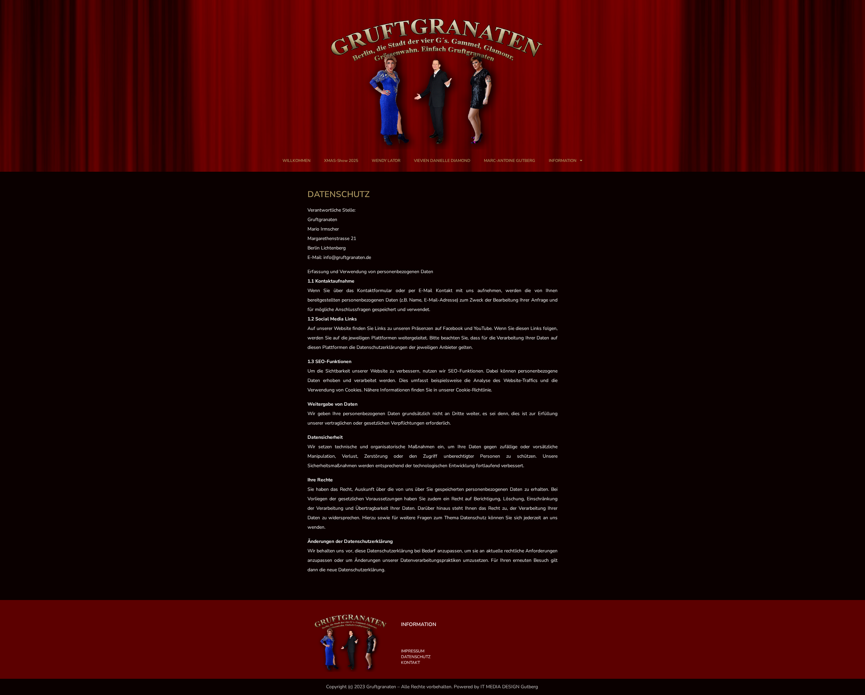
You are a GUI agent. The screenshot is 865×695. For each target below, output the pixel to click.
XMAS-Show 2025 (341, 160)
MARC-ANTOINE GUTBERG (509, 160)
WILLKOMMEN (296, 160)
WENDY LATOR (386, 160)
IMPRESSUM (412, 651)
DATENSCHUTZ (415, 657)
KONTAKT (410, 662)
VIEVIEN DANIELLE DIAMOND (442, 160)
